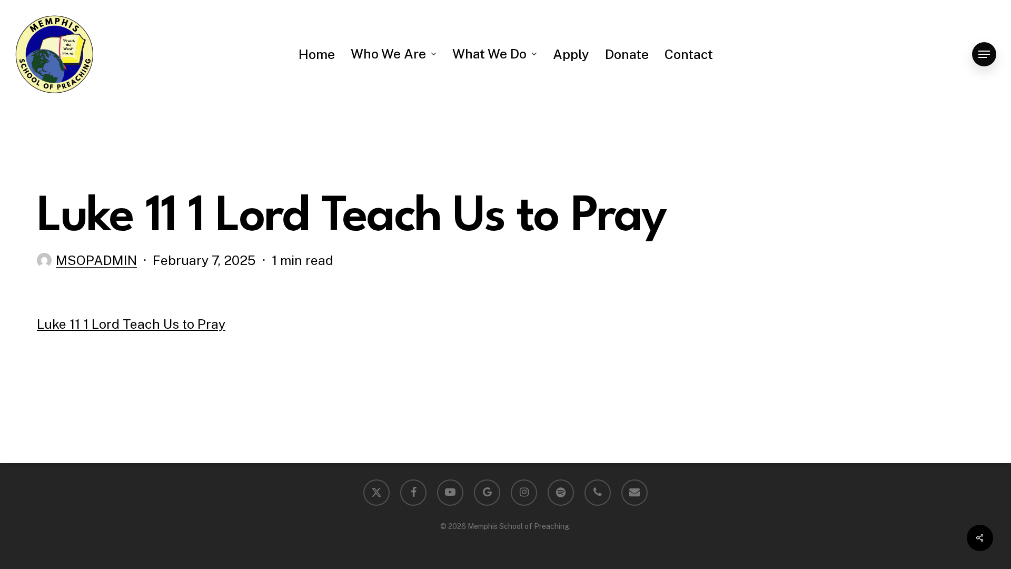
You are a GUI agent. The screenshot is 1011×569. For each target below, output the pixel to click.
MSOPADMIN (96, 260)
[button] (984, 54)
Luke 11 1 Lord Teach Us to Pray (131, 324)
